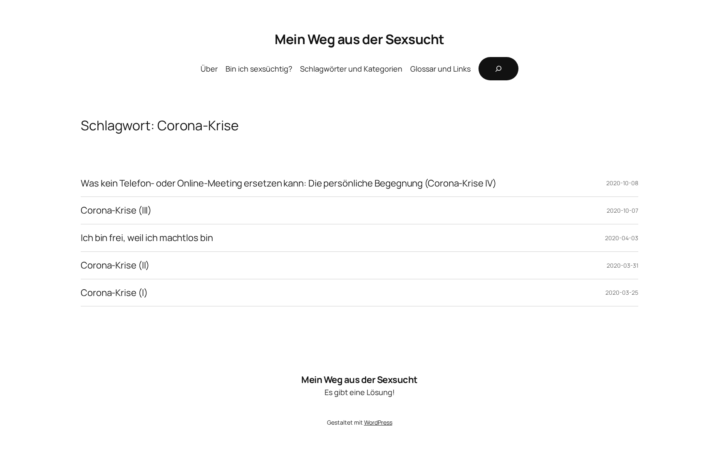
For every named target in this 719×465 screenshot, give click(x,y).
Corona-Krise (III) (116, 210)
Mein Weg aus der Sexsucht (359, 39)
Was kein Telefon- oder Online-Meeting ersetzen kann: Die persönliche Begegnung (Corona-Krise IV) (288, 183)
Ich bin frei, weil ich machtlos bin (147, 238)
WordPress (378, 422)
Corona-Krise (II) (115, 265)
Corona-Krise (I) (114, 293)
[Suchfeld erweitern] (498, 68)
